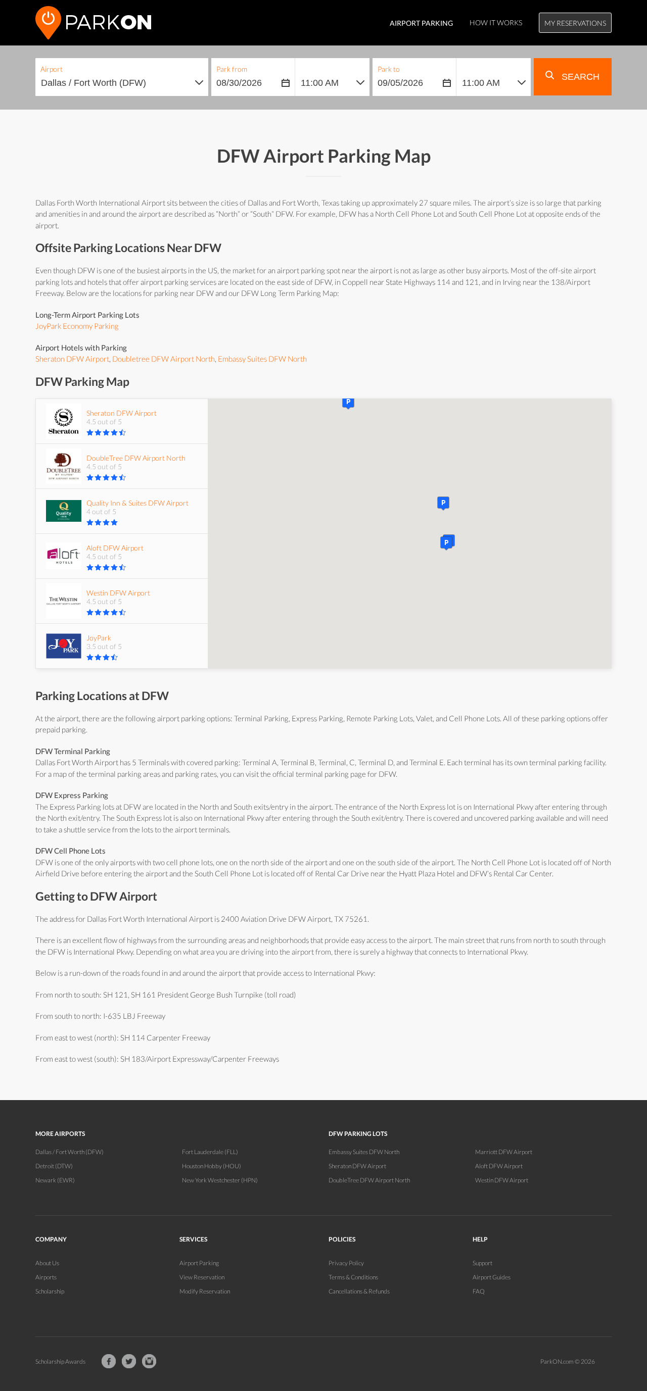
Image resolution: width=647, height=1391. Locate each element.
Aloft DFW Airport (499, 1166)
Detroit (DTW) (54, 1166)
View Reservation (201, 1277)
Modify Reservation (204, 1291)
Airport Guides (492, 1277)
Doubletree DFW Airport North (163, 358)
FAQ (479, 1291)
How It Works (496, 22)
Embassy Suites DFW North (262, 358)
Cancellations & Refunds (359, 1291)
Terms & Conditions (353, 1277)
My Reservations (575, 23)
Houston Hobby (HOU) (211, 1166)
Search (579, 77)
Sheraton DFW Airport (72, 358)
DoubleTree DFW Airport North (369, 1180)
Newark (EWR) (55, 1180)
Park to (389, 69)
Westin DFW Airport (501, 1180)
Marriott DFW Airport (503, 1152)
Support (482, 1263)
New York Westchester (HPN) (220, 1180)
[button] (446, 543)
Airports (46, 1277)
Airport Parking (199, 1263)
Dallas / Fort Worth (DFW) (69, 1152)
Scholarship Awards (60, 1361)
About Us (47, 1263)
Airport (51, 69)
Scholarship (49, 1291)
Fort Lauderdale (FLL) (210, 1152)
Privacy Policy (346, 1263)
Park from (231, 69)
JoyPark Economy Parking (77, 325)
